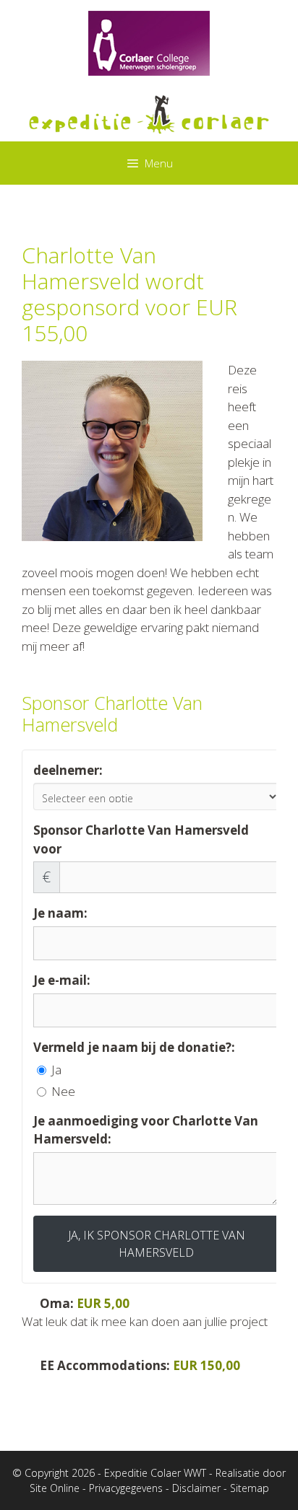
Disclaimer (196, 1488)
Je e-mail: (61, 980)
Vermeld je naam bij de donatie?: (134, 1047)
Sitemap (249, 1488)
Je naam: (60, 913)
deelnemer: (68, 770)
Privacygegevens (126, 1488)
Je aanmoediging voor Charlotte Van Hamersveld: (145, 1130)
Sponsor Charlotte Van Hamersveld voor (141, 839)
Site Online (55, 1488)
